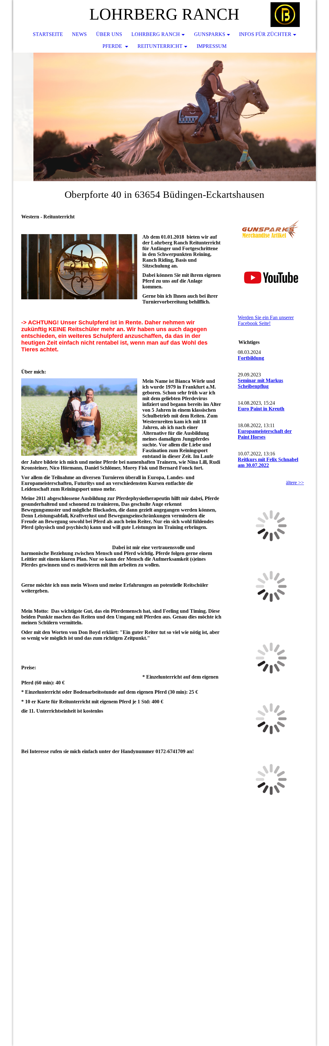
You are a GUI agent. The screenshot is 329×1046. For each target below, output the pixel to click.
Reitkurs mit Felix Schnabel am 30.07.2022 (268, 462)
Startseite (48, 34)
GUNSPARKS (209, 34)
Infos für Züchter (265, 34)
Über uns (109, 34)
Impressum (212, 46)
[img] (292, 14)
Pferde (112, 46)
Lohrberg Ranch (155, 34)
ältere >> (295, 482)
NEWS (79, 34)
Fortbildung (251, 358)
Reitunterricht (160, 46)
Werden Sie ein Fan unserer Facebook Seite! (266, 320)
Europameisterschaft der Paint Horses (265, 434)
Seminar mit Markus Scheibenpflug (260, 383)
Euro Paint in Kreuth (261, 408)
